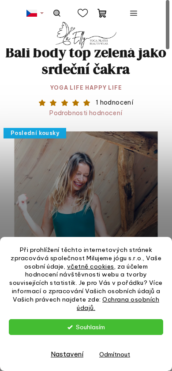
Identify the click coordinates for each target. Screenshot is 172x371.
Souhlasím (90, 327)
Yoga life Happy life (86, 87)
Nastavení (67, 354)
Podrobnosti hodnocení (85, 113)
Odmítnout (114, 354)
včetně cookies (90, 266)
